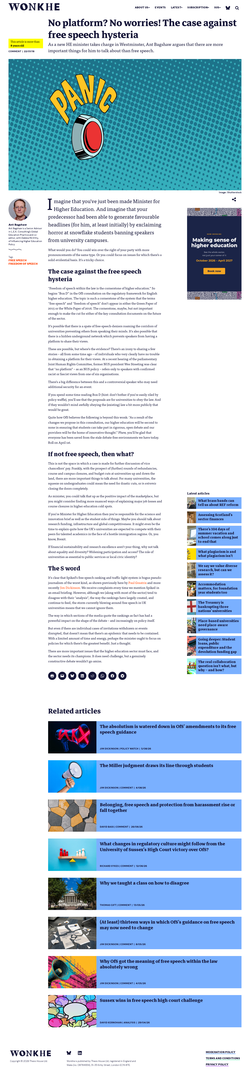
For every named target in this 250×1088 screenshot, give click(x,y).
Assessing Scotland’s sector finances (215, 517)
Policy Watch (129, 748)
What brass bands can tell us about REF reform (218, 503)
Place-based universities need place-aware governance (218, 625)
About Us (141, 7)
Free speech (18, 260)
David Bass (107, 827)
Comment (15, 51)
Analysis (129, 1022)
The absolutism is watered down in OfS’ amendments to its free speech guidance (168, 729)
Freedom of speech (23, 263)
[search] (237, 8)
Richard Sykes (109, 866)
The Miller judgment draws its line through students (156, 765)
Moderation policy (221, 1052)
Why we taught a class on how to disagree (144, 883)
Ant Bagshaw (18, 224)
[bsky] (228, 7)
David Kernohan (111, 1022)
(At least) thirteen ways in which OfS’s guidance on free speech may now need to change (167, 924)
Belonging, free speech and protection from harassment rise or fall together (167, 807)
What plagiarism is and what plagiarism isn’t (217, 554)
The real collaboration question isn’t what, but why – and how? (217, 666)
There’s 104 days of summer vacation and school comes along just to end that (218, 535)
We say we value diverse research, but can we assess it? (217, 570)
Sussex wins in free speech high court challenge (151, 1000)
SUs (216, 7)
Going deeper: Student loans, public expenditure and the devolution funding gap (217, 646)
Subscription (197, 7)
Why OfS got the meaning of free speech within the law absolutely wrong (159, 964)
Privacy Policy (217, 1064)
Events (160, 7)
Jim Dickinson (109, 748)
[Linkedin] (78, 1052)
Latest (176, 7)
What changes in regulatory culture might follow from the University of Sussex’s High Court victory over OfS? (162, 846)
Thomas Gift (108, 905)
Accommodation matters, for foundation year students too (218, 589)
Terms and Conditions (223, 1058)
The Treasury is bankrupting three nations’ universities (215, 607)
